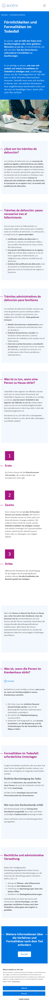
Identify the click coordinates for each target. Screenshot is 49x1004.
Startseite (4, 15)
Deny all (24, 993)
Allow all (24, 988)
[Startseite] (9, 6)
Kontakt (11, 681)
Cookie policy (16, 981)
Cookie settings (24, 999)
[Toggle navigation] (44, 5)
